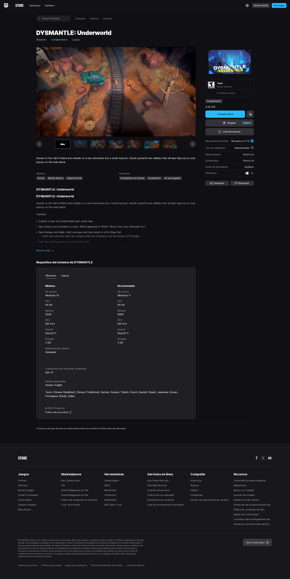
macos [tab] (65, 275)
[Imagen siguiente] (193, 144)
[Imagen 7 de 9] (169, 144)
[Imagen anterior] (39, 144)
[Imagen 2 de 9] (80, 144)
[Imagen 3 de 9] (98, 144)
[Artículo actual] (62, 144)
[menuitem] (80, 18)
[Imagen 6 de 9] (152, 144)
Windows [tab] (51, 275)
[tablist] (116, 276)
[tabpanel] (116, 320)
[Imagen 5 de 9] (134, 144)
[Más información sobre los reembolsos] (252, 148)
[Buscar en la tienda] (39, 18)
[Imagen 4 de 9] (116, 144)
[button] (116, 250)
